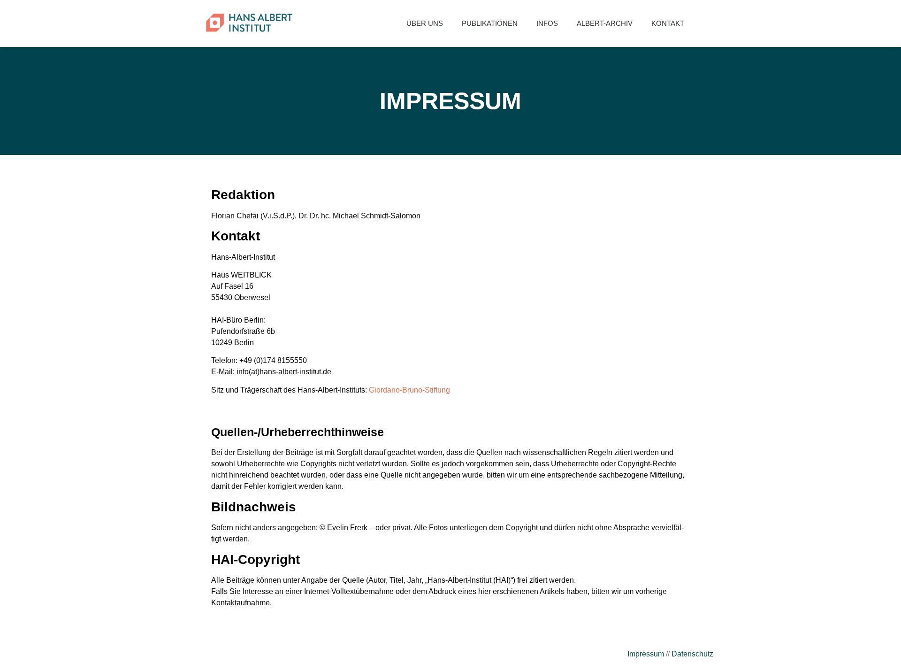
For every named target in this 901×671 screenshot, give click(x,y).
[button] (708, 23)
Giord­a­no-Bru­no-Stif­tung (409, 390)
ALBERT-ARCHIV (605, 23)
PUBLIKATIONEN (490, 23)
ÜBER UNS (424, 23)
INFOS (547, 23)
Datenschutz (692, 654)
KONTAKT (667, 23)
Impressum (645, 654)
